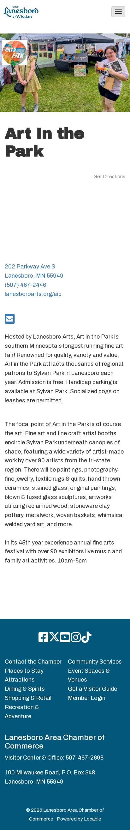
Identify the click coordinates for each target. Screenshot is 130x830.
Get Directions (109, 176)
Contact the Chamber (33, 662)
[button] (118, 11)
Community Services (95, 662)
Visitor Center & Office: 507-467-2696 (54, 758)
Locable (92, 818)
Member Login (86, 698)
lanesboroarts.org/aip (33, 294)
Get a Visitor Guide (92, 689)
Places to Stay (24, 671)
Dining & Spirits (25, 689)
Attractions (20, 680)
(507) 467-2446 (25, 285)
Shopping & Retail (28, 698)
